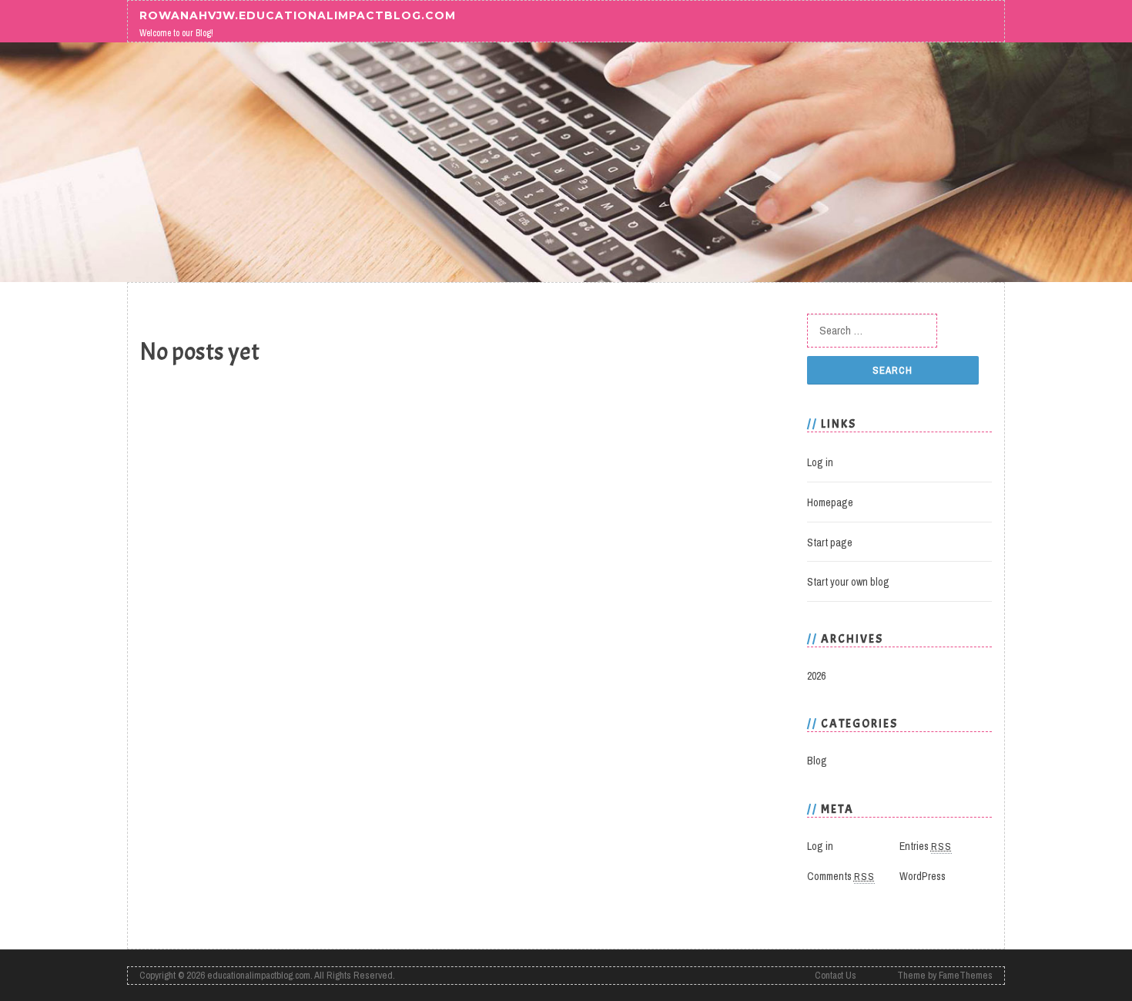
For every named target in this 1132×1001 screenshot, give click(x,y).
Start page (829, 542)
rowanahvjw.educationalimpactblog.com (297, 15)
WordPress (922, 876)
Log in (820, 462)
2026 (816, 676)
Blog (817, 761)
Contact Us (835, 975)
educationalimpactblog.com (258, 975)
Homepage (830, 502)
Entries (925, 846)
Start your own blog (848, 582)
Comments (841, 876)
